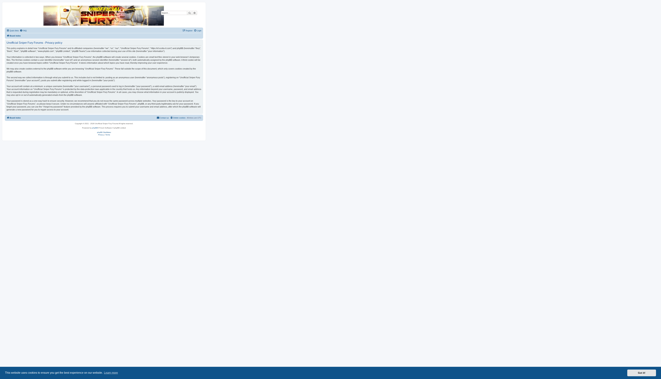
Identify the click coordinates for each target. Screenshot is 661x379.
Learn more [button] (111, 372)
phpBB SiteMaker (104, 132)
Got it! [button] (641, 372)
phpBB (95, 128)
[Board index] (104, 16)
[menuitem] (23, 31)
